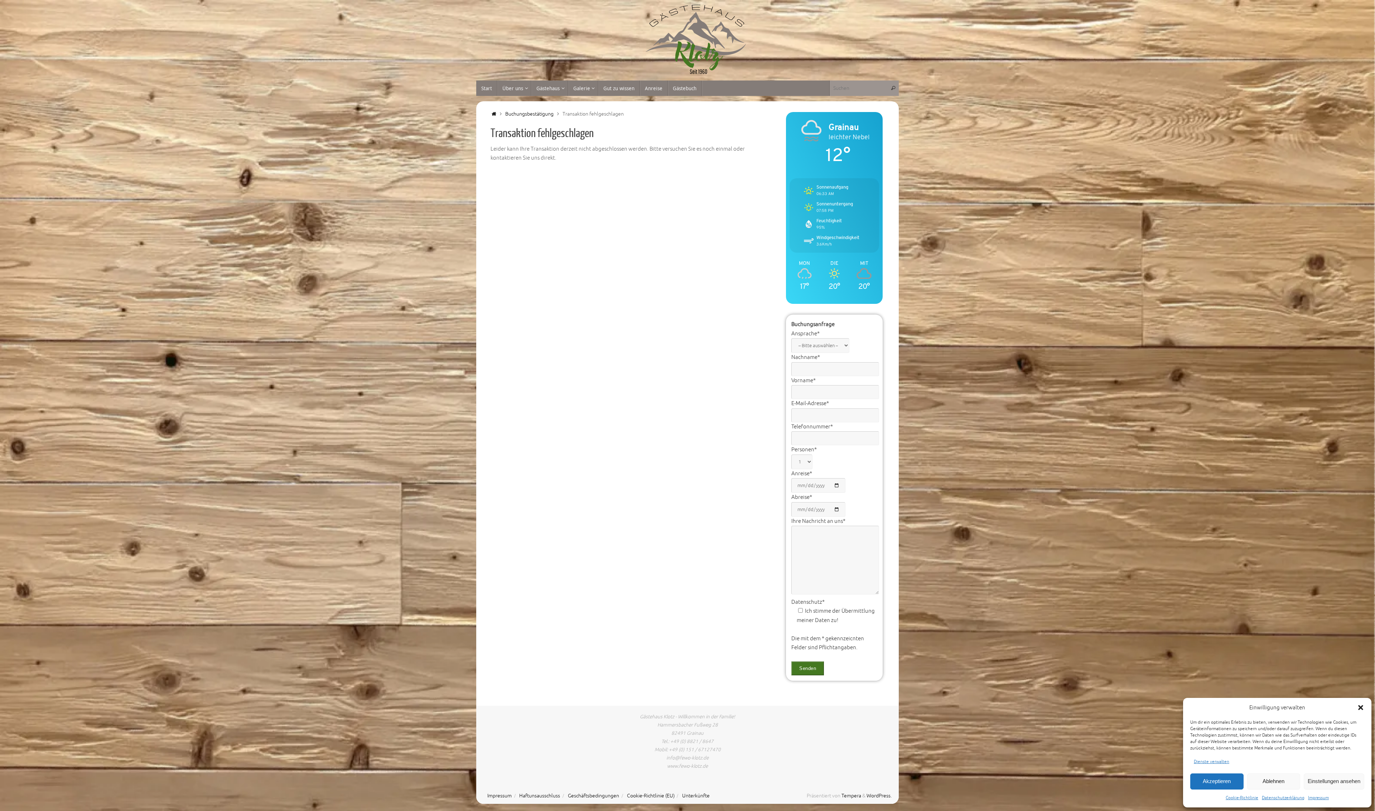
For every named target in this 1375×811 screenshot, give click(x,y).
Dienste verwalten (1211, 761)
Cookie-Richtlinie (1242, 798)
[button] (1360, 707)
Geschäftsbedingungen (593, 796)
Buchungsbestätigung (529, 114)
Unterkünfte (696, 796)
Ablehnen (1273, 781)
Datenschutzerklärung (1283, 798)
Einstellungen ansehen (1334, 781)
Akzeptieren (1217, 781)
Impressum (1318, 798)
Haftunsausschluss (539, 796)
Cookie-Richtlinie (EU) (651, 796)
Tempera (851, 796)
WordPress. (879, 796)
